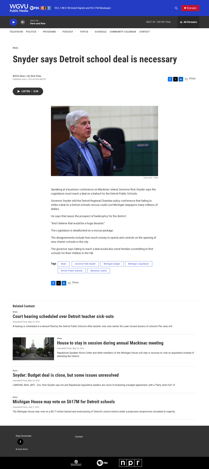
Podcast (68, 32)
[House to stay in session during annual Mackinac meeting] (33, 348)
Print (192, 78)
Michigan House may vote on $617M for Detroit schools (64, 401)
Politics (31, 32)
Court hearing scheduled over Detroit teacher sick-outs (63, 316)
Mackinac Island (99, 270)
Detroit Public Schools (72, 270)
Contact (144, 32)
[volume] (22, 22)
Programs (49, 32)
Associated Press (20, 322)
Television (16, 32)
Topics (84, 32)
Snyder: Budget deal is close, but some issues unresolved (66, 375)
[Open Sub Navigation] (38, 32)
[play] (13, 22)
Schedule (101, 32)
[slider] (27, 22)
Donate (191, 8)
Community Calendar (123, 32)
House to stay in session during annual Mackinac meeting (110, 343)
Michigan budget (112, 264)
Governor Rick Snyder (85, 264)
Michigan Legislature (138, 264)
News (15, 47)
